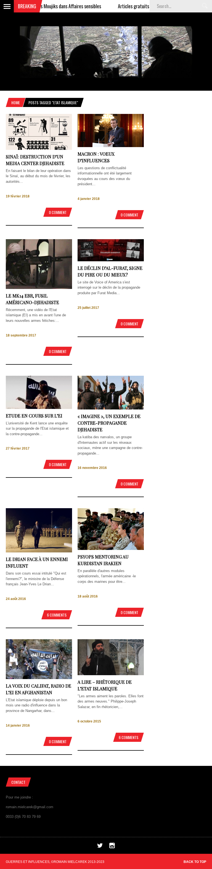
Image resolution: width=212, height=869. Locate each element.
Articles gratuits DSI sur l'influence (136, 6)
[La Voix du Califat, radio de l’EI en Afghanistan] (39, 678)
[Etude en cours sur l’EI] (39, 408)
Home (15, 102)
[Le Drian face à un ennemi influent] (39, 551)
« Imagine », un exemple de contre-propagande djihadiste (109, 422)
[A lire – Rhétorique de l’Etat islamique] (111, 674)
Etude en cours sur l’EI (34, 416)
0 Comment (58, 212)
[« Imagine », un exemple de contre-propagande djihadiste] (111, 408)
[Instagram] (112, 847)
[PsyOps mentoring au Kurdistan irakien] (111, 549)
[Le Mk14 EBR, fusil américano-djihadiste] (39, 288)
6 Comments (57, 615)
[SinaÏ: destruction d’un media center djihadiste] (39, 149)
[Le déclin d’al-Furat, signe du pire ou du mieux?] (111, 260)
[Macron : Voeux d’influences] (111, 146)
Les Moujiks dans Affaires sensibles (54, 6)
